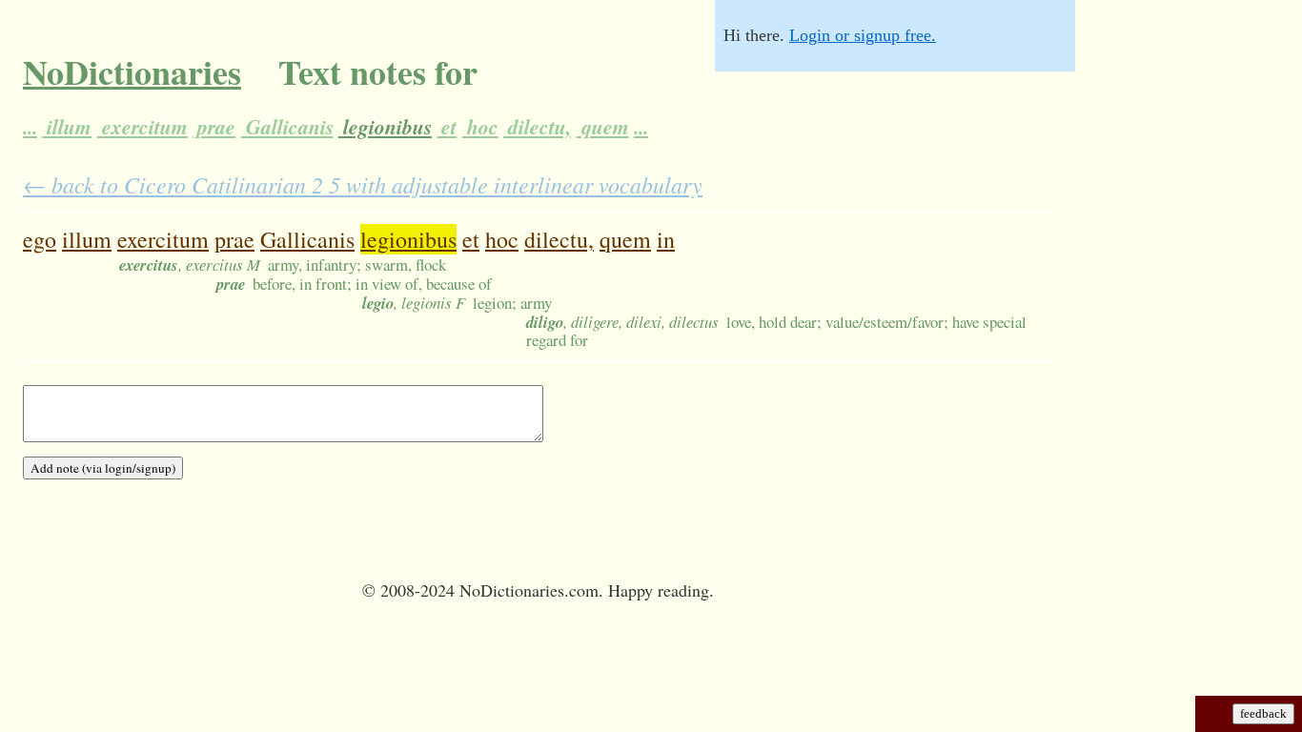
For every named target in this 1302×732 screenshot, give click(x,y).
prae (214, 126)
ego (39, 239)
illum (67, 126)
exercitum (142, 126)
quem (603, 126)
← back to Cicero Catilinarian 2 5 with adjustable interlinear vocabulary (362, 184)
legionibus (385, 126)
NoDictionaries (132, 71)
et (447, 126)
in (666, 239)
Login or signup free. (862, 35)
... (30, 126)
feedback (1263, 713)
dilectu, (537, 126)
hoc (480, 126)
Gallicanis (287, 126)
